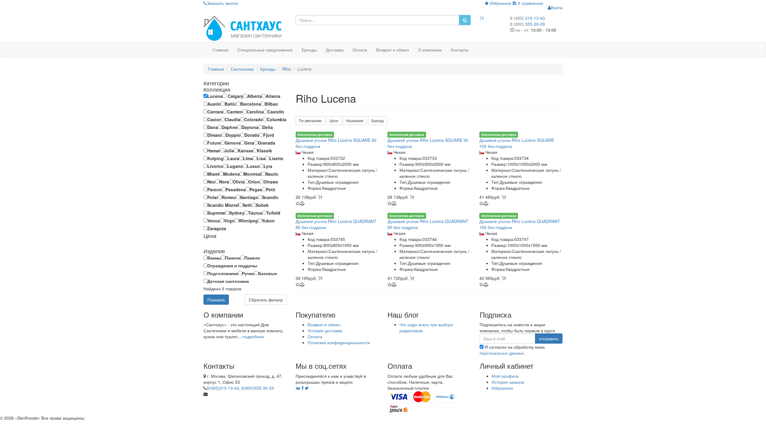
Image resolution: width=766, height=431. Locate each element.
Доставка (335, 50)
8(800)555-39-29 (257, 388)
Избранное (500, 3)
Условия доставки (325, 330)
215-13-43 (527, 18)
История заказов (508, 382)
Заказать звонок (222, 3)
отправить (549, 339)
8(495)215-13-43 (223, 388)
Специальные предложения (265, 50)
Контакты (460, 50)
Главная (220, 50)
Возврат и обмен (392, 50)
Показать (216, 300)
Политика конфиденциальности (339, 342)
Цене (333, 120)
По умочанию (310, 120)
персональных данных (502, 353)
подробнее (253, 336)
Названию (355, 120)
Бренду (377, 120)
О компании (430, 50)
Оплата (359, 50)
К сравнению (530, 3)
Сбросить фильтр (266, 300)
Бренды (309, 50)
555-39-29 (527, 24)
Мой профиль (505, 376)
